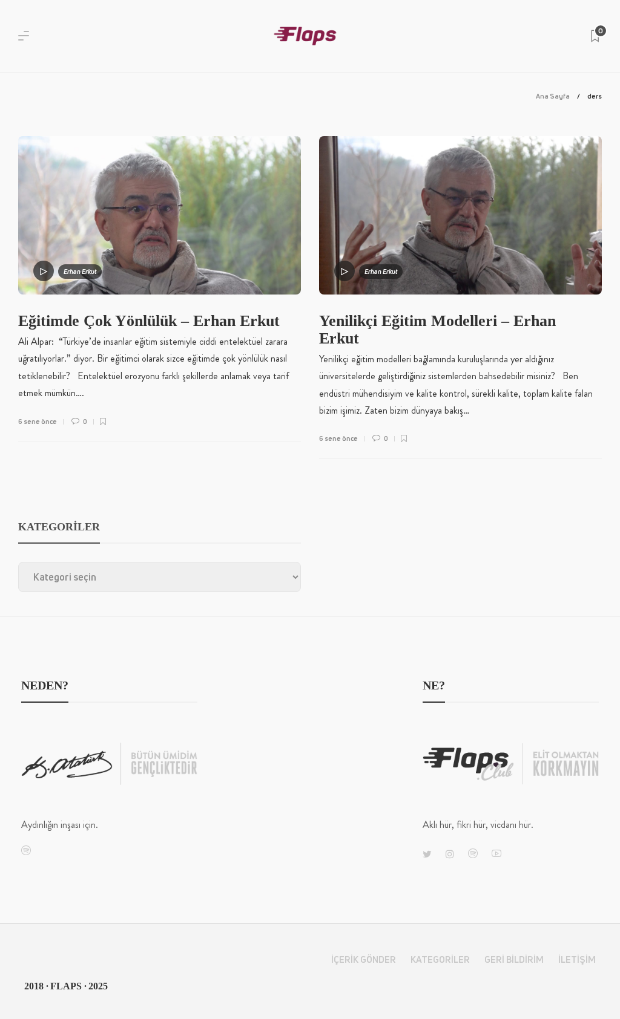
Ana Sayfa (553, 95)
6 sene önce (37, 421)
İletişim (577, 959)
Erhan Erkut (80, 271)
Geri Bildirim (514, 959)
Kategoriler (440, 959)
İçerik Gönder (363, 959)
